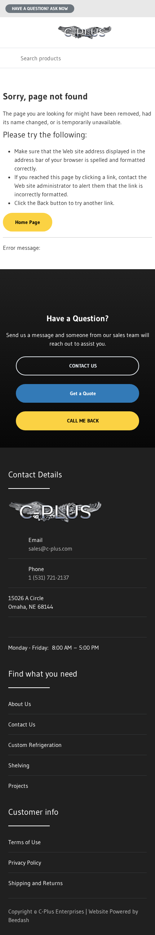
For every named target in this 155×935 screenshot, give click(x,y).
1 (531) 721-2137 (48, 577)
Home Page (27, 222)
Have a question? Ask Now (40, 8)
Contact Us (83, 366)
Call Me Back (83, 420)
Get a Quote (83, 393)
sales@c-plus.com (50, 548)
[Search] (10, 58)
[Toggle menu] (10, 32)
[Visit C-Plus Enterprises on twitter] (26, 627)
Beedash (18, 920)
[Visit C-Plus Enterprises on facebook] (11, 627)
